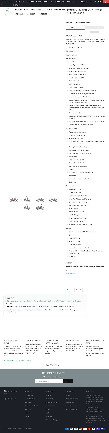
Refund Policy (49, 399)
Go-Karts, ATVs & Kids (68, 10)
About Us (48, 395)
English (84, 2)
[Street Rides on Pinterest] (5, 1)
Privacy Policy (49, 406)
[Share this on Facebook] (72, 290)
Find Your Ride (42, 1)
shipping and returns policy (33, 310)
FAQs (51, 1)
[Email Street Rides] (2, 5)
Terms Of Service (71, 406)
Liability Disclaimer (71, 409)
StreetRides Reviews (72, 399)
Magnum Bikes (70, 273)
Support (44, 14)
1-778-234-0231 (18, 1)
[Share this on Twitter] (67, 290)
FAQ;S (47, 413)
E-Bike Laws (60, 1)
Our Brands (20, 14)
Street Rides (12, 428)
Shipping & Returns (51, 402)
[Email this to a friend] (81, 290)
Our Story (30, 1)
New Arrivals (52, 10)
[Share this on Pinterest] (76, 290)
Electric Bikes (21, 10)
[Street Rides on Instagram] (8, 1)
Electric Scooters (37, 10)
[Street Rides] (8, 12)
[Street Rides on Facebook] (2, 1)
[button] (94, 27)
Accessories (33, 14)
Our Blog (70, 1)
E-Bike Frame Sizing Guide (53, 420)
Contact (16, 5)
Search (68, 395)
